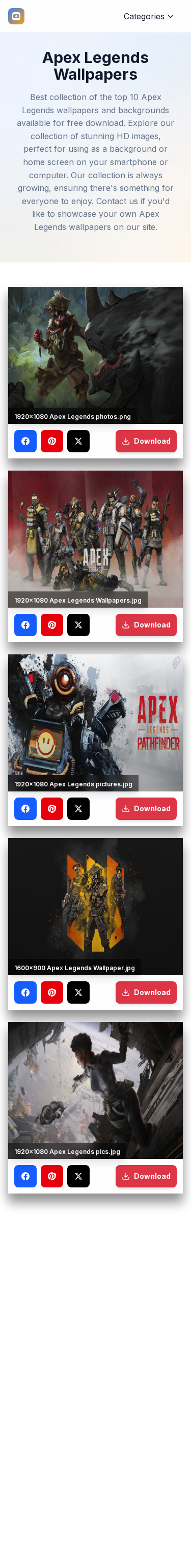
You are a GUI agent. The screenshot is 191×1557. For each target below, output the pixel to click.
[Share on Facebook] (25, 441)
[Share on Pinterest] (52, 441)
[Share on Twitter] (78, 441)
